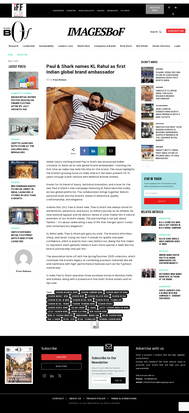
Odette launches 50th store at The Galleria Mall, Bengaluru (22, 147)
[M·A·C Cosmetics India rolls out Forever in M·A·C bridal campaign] (148, 221)
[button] (156, 32)
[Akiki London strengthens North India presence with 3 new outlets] (147, 112)
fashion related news (98, 296)
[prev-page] (143, 166)
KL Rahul (92, 307)
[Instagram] (169, 7)
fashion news (77, 296)
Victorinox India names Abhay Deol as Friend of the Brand (170, 276)
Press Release (23, 271)
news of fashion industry (60, 315)
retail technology (86, 319)
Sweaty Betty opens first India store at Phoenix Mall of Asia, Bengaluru (167, 154)
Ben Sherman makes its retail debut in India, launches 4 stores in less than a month (23, 192)
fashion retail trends (58, 303)
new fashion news (98, 311)
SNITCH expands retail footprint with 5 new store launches (22, 236)
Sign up (162, 201)
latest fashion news (57, 311)
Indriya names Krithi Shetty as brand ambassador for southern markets (169, 258)
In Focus (160, 123)
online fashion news (112, 315)
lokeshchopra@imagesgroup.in (158, 382)
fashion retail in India (58, 299)
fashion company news (92, 292)
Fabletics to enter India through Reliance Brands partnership (166, 94)
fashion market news (58, 296)
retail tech (69, 319)
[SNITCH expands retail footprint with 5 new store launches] (23, 216)
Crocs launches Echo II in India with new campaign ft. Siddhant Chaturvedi (170, 294)
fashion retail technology (108, 299)
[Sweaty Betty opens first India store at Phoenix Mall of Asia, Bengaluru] (147, 153)
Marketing (22, 54)
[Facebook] (84, 151)
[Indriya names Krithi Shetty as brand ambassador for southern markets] (148, 254)
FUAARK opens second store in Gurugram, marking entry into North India (168, 76)
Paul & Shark (53, 319)
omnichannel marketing (87, 315)
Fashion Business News (66, 292)
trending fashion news (109, 319)
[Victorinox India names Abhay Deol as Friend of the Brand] (148, 273)
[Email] (111, 151)
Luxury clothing (79, 311)
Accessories (162, 105)
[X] (173, 14)
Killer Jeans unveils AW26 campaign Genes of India (169, 241)
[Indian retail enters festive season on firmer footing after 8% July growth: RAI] (23, 80)
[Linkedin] (175, 7)
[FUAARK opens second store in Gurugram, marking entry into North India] (147, 75)
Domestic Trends (21, 93)
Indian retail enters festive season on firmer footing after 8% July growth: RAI (23, 103)
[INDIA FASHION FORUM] (19, 11)
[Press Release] (23, 258)
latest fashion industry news (114, 307)
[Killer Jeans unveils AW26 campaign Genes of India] (148, 237)
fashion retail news (82, 299)
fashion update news (57, 307)
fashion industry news (116, 292)
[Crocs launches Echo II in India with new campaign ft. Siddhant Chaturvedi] (148, 289)
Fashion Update (105, 303)
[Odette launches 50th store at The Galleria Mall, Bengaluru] (23, 127)
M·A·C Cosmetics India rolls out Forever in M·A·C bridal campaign (170, 225)
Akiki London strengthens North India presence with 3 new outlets (168, 113)
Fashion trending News (83, 303)
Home (10, 54)
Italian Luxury (78, 307)
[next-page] (148, 166)
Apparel (15, 139)
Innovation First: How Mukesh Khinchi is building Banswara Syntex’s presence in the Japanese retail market (169, 134)
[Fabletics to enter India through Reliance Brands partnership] (147, 93)
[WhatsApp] (102, 151)
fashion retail (119, 296)
